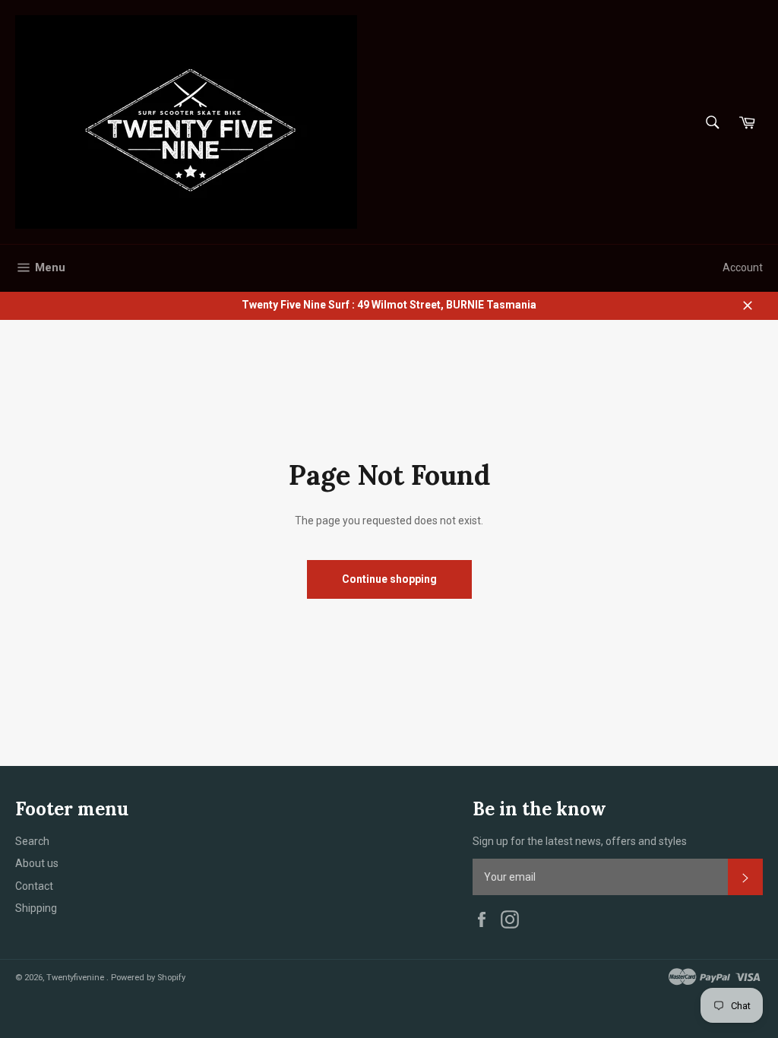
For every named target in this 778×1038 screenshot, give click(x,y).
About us (37, 863)
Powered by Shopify (148, 978)
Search (32, 841)
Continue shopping (389, 579)
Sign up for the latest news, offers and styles (580, 841)
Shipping (36, 908)
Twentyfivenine (76, 978)
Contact (34, 886)
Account (743, 267)
